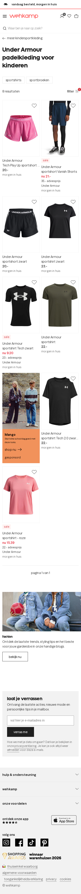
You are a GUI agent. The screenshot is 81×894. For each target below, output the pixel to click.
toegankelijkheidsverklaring (23, 879)
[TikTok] (32, 842)
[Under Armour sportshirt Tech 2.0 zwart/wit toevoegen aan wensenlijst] (73, 378)
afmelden (13, 750)
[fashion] (41, 611)
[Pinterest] (44, 842)
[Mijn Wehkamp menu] (63, 16)
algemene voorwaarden (19, 873)
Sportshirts (13, 80)
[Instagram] (6, 842)
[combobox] (40, 28)
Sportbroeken (39, 80)
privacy (51, 879)
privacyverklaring (25, 746)
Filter (73, 91)
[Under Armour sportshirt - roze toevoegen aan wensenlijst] (34, 472)
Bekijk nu (15, 657)
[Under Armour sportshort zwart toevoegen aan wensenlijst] (34, 202)
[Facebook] (19, 842)
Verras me (21, 732)
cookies (65, 879)
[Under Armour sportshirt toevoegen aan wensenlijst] (73, 282)
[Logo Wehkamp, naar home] (22, 16)
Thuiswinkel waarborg (22, 866)
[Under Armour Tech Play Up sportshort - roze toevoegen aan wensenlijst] (34, 105)
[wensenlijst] (70, 16)
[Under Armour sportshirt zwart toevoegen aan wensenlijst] (73, 202)
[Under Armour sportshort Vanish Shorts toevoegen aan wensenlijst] (73, 105)
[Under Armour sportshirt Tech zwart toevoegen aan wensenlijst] (34, 282)
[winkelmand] (76, 16)
